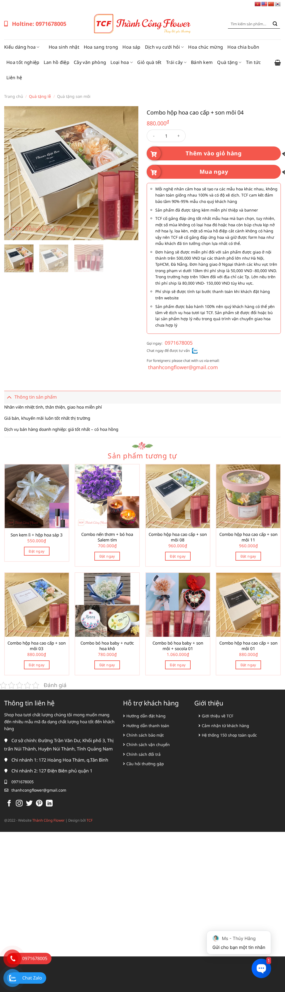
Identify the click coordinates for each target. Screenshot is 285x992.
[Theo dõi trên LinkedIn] (49, 803)
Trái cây (174, 62)
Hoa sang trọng (101, 47)
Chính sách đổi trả (143, 754)
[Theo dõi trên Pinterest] (39, 803)
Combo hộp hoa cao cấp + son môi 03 (37, 645)
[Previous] (14, 173)
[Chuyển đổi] (9, 397)
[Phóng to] (11, 233)
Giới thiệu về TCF (217, 715)
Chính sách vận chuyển (148, 744)
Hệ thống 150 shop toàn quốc (229, 735)
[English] (264, 4)
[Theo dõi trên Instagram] (19, 803)
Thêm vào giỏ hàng (214, 153)
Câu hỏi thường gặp (145, 763)
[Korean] (278, 4)
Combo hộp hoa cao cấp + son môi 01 (248, 645)
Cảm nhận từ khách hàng (225, 725)
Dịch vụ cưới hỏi (162, 47)
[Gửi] (275, 24)
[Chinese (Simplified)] (271, 4)
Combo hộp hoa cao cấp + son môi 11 (248, 537)
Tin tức (253, 62)
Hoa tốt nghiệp (22, 62)
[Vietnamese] (258, 4)
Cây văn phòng (90, 62)
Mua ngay (214, 171)
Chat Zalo (32, 978)
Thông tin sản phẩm (35, 397)
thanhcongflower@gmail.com (183, 367)
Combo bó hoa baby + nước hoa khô (107, 645)
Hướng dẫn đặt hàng (146, 715)
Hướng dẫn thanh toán (147, 725)
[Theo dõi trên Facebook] (9, 803)
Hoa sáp (131, 47)
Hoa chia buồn (243, 47)
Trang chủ (13, 96)
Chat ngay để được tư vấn (168, 350)
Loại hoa (119, 62)
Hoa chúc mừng (205, 47)
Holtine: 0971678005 (39, 24)
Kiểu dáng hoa (20, 47)
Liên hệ (14, 77)
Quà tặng (227, 62)
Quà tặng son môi (73, 96)
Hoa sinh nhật (64, 47)
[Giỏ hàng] (277, 62)
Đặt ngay (37, 551)
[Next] (129, 173)
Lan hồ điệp (56, 62)
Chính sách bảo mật (145, 735)
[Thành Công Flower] (142, 24)
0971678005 (179, 342)
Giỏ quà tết (149, 62)
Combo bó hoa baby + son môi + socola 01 (178, 645)
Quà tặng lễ (40, 96)
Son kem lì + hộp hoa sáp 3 (37, 535)
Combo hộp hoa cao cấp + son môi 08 (178, 537)
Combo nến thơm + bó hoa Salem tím (107, 537)
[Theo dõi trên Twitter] (29, 803)
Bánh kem (202, 62)
